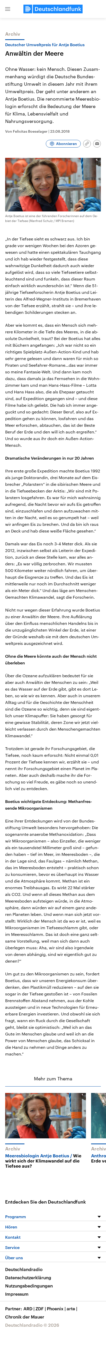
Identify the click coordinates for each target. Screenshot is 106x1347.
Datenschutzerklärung (28, 1277)
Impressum (17, 1293)
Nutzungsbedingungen (29, 1285)
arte (72, 1308)
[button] (7, 9)
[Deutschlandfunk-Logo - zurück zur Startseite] (53, 9)
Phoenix (56, 1308)
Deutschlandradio (23, 1269)
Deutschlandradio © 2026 (32, 1324)
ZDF (41, 1308)
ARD (28, 1308)
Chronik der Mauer (24, 1316)
